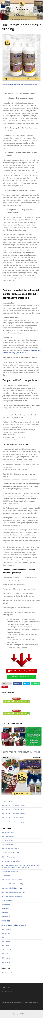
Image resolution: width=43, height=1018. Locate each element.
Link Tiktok (5, 937)
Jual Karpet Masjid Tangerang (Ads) (13, 892)
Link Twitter (5, 954)
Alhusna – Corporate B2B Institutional (14, 925)
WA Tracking (6, 875)
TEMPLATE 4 (6, 917)
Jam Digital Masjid (7, 840)
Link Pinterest (6, 958)
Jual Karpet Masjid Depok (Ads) (12, 888)
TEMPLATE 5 (6, 921)
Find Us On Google (8, 832)
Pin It (5, 687)
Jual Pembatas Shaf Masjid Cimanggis (14, 813)
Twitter (27, 683)
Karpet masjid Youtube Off (10, 853)
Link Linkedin (6, 962)
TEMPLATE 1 (6, 904)
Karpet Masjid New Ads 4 (10, 871)
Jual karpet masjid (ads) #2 (10, 849)
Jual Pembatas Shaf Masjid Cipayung (14, 805)
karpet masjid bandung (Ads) (11, 861)
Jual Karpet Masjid (8, 836)
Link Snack (5, 945)
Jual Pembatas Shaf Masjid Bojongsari (14, 822)
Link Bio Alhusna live (8, 857)
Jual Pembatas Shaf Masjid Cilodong (13, 818)
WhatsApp (36, 683)
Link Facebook (6, 950)
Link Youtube (6, 933)
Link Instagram (6, 929)
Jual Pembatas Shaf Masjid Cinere (13, 809)
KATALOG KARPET (8, 900)
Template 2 (5, 908)
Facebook (18, 683)
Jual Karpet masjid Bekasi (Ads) (12, 880)
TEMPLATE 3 (6, 913)
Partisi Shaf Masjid (8, 844)
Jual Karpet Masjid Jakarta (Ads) (12, 884)
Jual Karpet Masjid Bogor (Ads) (12, 896)
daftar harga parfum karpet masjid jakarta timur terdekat (19, 84)
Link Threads (6, 941)
